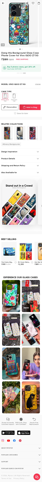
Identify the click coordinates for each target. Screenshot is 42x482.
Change (38, 84)
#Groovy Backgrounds (11, 144)
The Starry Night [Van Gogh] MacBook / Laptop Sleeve (7, 262)
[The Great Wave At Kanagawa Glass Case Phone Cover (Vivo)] (20, 133)
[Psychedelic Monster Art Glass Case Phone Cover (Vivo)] (7, 133)
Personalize (12, 107)
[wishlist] (15, 263)
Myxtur (10, 475)
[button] (21, 151)
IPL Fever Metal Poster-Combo (24, 262)
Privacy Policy (19, 478)
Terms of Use (6, 478)
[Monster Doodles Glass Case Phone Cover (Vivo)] (32, 133)
